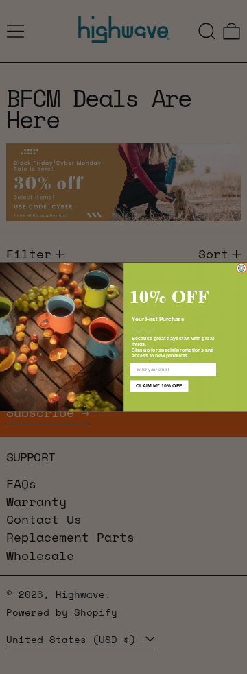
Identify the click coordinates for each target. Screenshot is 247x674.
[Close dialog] (241, 268)
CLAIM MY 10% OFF (159, 386)
